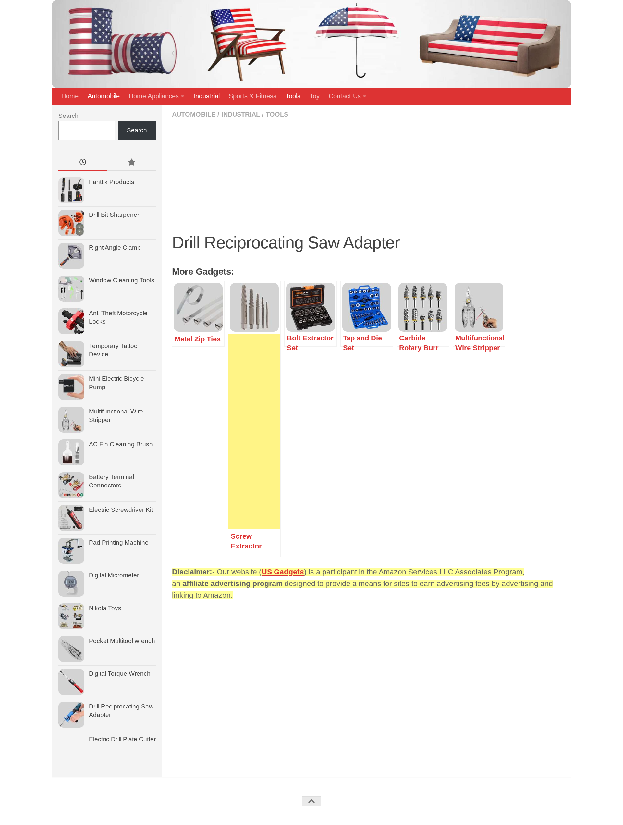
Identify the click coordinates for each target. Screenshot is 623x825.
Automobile (104, 96)
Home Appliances (154, 96)
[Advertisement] (366, 181)
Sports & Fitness (252, 96)
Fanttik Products (111, 182)
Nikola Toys (105, 608)
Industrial (206, 96)
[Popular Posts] (131, 163)
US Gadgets (283, 572)
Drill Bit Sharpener (114, 214)
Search (68, 115)
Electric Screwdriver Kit (121, 509)
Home (70, 96)
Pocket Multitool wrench (122, 640)
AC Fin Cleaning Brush (121, 444)
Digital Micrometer (114, 575)
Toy (315, 96)
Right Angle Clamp (115, 247)
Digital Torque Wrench (120, 673)
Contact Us (345, 96)
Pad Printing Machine (119, 542)
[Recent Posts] (82, 163)
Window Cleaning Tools (121, 280)
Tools (293, 96)
